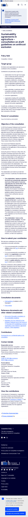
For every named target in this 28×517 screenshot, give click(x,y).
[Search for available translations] (14, 416)
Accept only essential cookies (15, 513)
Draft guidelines (9, 301)
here (17, 248)
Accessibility (4, 489)
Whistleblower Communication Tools (10, 453)
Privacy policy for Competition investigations (12, 450)
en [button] (18, 4)
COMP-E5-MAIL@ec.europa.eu (9, 358)
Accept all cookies (12, 509)
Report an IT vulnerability (7, 475)
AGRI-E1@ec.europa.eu (7, 360)
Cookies (3, 481)
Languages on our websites (8, 478)
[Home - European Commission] (4, 4)
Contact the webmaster (7, 448)
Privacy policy (4, 484)
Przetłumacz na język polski (11, 19)
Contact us (4, 472)
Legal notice (4, 486)
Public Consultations (7, 30)
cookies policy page (11, 500)
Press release (8, 305)
